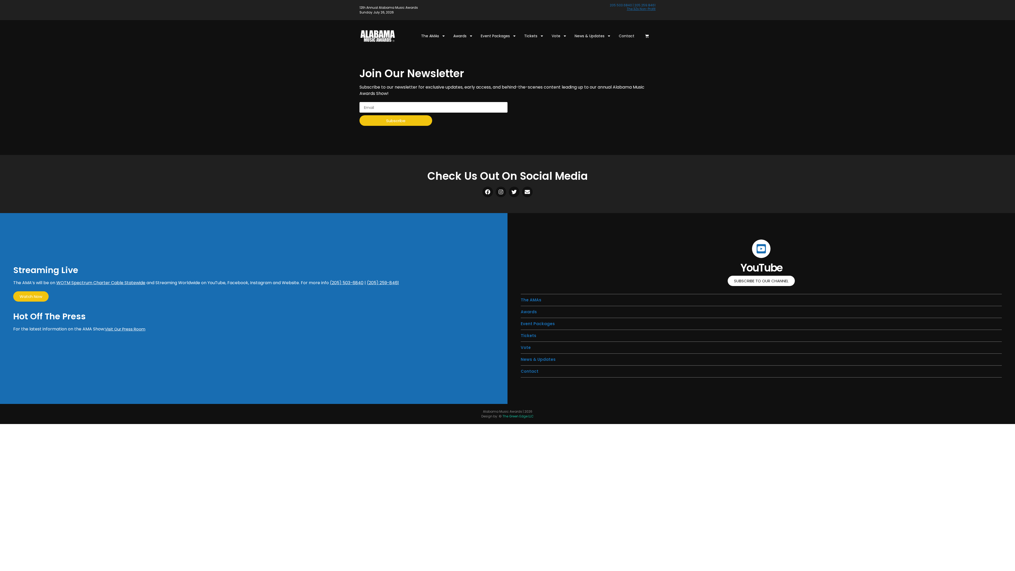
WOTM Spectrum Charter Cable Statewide (100, 283)
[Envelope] (527, 192)
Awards (460, 36)
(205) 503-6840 (346, 283)
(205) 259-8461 (383, 283)
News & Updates (590, 36)
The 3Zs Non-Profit (641, 9)
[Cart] (647, 36)
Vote (556, 36)
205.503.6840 (621, 5)
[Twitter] (514, 192)
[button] (528, 336)
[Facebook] (487, 192)
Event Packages (495, 36)
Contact (626, 36)
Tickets (530, 36)
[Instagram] (501, 192)
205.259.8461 (645, 5)
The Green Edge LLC (518, 416)
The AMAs (430, 36)
